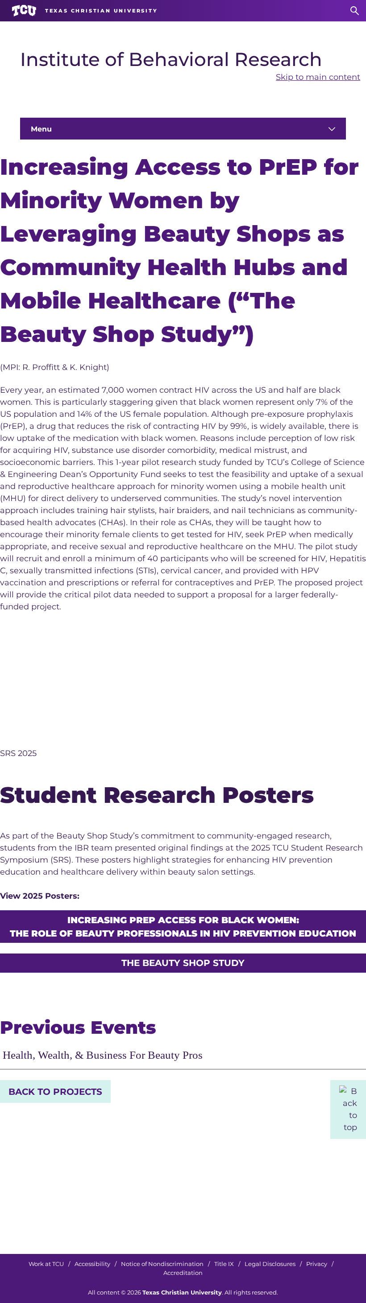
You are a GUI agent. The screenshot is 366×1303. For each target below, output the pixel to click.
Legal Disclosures (270, 1264)
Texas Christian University (182, 1292)
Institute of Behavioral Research (171, 59)
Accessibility (92, 1264)
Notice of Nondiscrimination (162, 1264)
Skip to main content (318, 77)
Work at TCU (46, 1264)
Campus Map (272, 1214)
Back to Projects (55, 1091)
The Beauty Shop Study (183, 963)
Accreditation (183, 1273)
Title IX (224, 1264)
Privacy (316, 1264)
